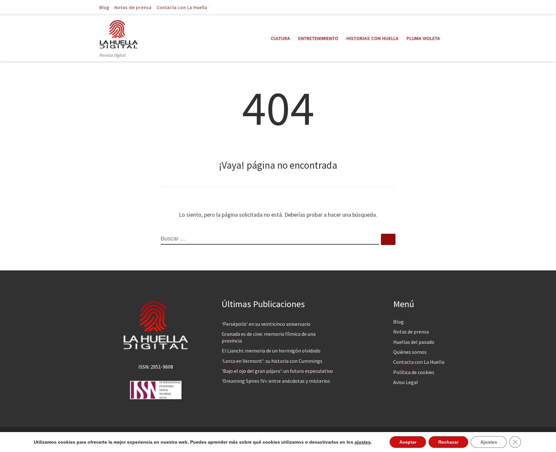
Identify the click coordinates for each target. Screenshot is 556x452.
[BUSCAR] (270, 239)
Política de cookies (413, 372)
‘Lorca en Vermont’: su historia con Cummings (272, 361)
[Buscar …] (388, 239)
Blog (398, 321)
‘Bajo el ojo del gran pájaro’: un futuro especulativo (277, 371)
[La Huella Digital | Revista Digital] (118, 33)
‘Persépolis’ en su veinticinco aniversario (266, 324)
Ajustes (488, 442)
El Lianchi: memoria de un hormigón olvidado (271, 350)
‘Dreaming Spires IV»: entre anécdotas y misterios (276, 381)
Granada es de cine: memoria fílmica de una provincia (269, 337)
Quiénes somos (410, 352)
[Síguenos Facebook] (446, 7)
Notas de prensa (411, 331)
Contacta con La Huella (418, 362)
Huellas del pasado (413, 342)
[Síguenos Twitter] (455, 7)
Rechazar (448, 442)
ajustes (363, 442)
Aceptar (407, 442)
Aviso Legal (405, 382)
